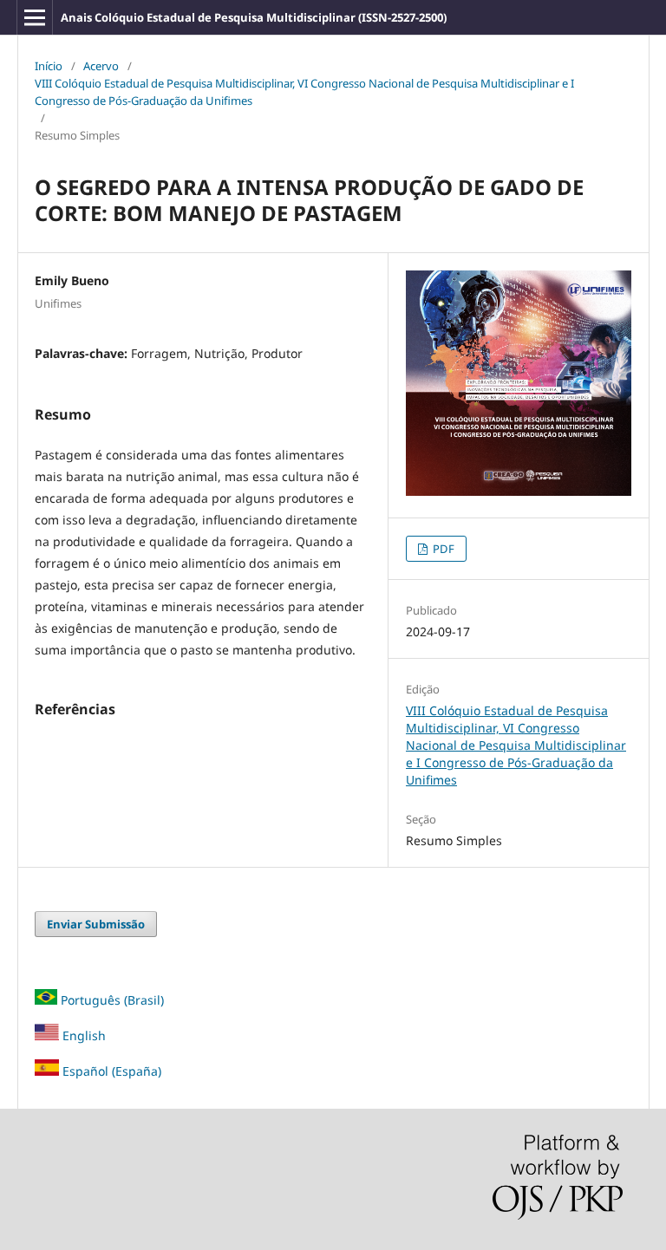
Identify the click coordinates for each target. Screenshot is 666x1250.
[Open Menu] (34, 17)
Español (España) (111, 1071)
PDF (442, 549)
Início (48, 66)
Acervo (101, 66)
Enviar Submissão (96, 924)
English (82, 1035)
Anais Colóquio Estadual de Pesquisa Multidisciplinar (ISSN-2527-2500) (254, 17)
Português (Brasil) (112, 1000)
